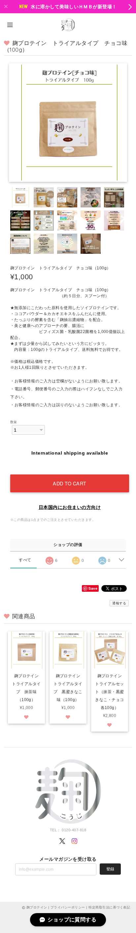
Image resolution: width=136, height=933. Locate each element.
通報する (119, 603)
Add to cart (69, 483)
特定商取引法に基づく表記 (109, 907)
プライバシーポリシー (68, 907)
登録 (110, 869)
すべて (25, 560)
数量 (13, 422)
